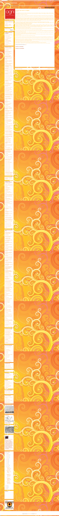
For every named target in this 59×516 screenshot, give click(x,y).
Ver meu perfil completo (8, 449)
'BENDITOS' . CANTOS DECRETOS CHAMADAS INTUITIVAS (8, 25)
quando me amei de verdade (8, 400)
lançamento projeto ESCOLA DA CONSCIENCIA (8, 96)
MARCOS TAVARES (7, 391)
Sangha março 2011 (7, 171)
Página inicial (35, 68)
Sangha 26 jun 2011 (7, 166)
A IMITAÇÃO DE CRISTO (8, 53)
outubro (8, 456)
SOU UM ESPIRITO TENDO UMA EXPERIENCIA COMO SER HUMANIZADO (8, 150)
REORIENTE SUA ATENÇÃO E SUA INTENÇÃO (9, 110)
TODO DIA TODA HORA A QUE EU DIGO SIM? (8, 51)
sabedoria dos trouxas (8, 366)
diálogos (6, 377)
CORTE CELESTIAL (7, 359)
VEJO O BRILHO (7, 349)
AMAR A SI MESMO (7, 147)
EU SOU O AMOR (7, 302)
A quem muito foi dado (8, 206)
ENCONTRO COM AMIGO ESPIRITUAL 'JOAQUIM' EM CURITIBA (8, 108)
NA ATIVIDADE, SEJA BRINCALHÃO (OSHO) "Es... (9, 471)
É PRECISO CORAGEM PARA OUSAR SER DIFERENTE (9, 134)
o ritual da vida (7, 376)
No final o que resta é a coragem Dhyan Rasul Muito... (9, 468)
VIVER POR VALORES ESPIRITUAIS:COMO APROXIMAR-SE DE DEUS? (8, 56)
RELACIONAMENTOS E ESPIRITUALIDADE (8, 290)
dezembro (8, 454)
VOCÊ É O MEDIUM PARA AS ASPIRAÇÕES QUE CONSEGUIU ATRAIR (9, 233)
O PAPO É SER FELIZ (8, 140)
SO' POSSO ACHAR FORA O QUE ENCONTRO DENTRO (8, 257)
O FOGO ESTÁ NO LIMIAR (8, 246)
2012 (6, 453)
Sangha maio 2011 (7, 168)
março (7, 464)
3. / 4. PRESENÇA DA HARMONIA (8, 39)
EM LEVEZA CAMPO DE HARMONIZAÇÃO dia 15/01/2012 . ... (9, 479)
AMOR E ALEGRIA (7, 381)
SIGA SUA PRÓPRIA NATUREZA (7, 85)
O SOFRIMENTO (7, 384)
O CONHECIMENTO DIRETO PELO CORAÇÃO (9, 240)
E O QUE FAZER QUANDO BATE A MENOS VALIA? (8, 83)
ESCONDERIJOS (7, 200)
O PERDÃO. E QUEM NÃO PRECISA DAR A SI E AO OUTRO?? (8, 253)
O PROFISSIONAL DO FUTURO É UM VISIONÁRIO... (9, 262)
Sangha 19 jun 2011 (7, 167)
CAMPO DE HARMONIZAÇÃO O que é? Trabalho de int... (9, 475)
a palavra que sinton (7, 77)
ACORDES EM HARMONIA (8, 298)
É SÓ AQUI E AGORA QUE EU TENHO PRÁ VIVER (9, 126)
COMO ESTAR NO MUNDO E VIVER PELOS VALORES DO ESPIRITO (9, 250)
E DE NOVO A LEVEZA (8, 119)
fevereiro (8, 465)
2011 (6, 485)
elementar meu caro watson (8, 367)
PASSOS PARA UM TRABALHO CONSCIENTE (8, 198)
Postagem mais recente (19, 68)
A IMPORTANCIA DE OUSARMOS (7, 105)
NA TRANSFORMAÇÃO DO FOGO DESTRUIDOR (8, 121)
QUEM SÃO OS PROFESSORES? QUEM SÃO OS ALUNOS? (9, 265)
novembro (8, 455)
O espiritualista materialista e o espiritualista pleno (9, 202)
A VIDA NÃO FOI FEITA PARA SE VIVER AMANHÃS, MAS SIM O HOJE (9, 137)
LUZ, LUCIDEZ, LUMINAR (8, 174)
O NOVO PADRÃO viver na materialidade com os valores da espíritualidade (9, 334)
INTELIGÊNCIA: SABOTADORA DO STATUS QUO (8, 243)
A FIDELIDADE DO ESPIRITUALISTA (7, 188)
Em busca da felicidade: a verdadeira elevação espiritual (9, 219)
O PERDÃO (6, 153)
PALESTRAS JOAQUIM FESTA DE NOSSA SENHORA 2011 (9, 195)
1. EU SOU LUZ (7, 42)
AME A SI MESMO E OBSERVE (7, 101)
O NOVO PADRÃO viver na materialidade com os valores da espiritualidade (9, 288)
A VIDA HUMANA (7, 54)
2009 (6, 487)
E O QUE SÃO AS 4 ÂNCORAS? (7, 294)
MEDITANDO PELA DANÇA (8, 91)
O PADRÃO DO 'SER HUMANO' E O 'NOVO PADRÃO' (8, 142)
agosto (8, 458)
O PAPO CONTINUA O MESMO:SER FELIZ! (8, 139)
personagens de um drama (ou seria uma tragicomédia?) (9, 320)
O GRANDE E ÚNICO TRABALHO (8, 114)
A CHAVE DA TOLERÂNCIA (8, 132)
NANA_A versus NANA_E (8, 337)
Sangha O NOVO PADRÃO (8, 156)
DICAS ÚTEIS (7, 297)
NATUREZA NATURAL (8, 330)
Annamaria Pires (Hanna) (9, 439)
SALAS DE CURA (7, 340)
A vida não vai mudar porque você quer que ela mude (8, 217)
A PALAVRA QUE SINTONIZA (9, 76)
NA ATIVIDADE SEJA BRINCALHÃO (7, 278)
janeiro (8, 466)
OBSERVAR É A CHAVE (8, 88)
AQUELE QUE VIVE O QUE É (9, 144)
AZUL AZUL (6, 353)
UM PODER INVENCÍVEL (8, 48)
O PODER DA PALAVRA (8, 385)
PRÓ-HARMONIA (10, 3)
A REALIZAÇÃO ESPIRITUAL (9, 87)
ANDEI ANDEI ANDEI (7, 350)
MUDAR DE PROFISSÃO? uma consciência (8, 90)
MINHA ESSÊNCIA (7, 301)
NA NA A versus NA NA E (8, 311)
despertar (6, 318)
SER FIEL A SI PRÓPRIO (8, 103)
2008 (6, 488)
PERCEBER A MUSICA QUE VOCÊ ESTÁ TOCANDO (8, 131)
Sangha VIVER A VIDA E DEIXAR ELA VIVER (8, 159)
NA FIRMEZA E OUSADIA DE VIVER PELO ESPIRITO (8, 63)
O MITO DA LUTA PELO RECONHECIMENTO (8, 281)
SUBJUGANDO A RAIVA (8, 112)
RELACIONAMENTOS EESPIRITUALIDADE (8, 151)
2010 (6, 486)
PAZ (5, 348)
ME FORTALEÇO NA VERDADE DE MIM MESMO (8, 128)
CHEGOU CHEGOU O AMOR (9, 354)
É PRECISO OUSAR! (7, 106)
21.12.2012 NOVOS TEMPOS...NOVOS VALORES (9, 184)
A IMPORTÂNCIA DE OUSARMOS (7, 189)
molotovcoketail (29, 513)
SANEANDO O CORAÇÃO (8, 60)
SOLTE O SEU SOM (7, 129)
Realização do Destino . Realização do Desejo (8, 310)
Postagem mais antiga (51, 68)
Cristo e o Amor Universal (8, 225)
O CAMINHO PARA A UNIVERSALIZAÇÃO (7, 238)
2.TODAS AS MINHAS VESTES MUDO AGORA (8, 41)
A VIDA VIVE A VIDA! (7, 191)
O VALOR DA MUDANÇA (8, 283)
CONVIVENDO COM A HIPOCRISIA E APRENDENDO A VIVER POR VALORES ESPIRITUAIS (9, 271)
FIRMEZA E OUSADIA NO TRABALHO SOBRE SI (8, 98)
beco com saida (7, 321)
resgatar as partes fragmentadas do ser (7, 402)
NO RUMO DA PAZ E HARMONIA (7, 339)
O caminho (6, 205)
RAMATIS (6, 370)
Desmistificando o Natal (8, 224)
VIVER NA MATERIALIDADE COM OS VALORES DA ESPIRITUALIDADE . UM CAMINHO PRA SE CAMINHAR (8, 268)
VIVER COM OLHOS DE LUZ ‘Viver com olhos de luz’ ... (9, 482)
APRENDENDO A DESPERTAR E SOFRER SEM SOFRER (9, 94)
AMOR (6, 358)
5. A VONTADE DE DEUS (8, 37)
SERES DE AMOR (7, 355)
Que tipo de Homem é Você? (8, 315)
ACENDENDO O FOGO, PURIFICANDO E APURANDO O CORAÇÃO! (9, 66)
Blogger (36, 513)
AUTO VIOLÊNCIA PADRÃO (8, 284)
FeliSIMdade (6, 312)
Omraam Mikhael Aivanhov (8, 306)
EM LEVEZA (6, 122)
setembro (8, 457)
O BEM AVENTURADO (8, 273)
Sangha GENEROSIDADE (8, 162)
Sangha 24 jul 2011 (7, 163)
